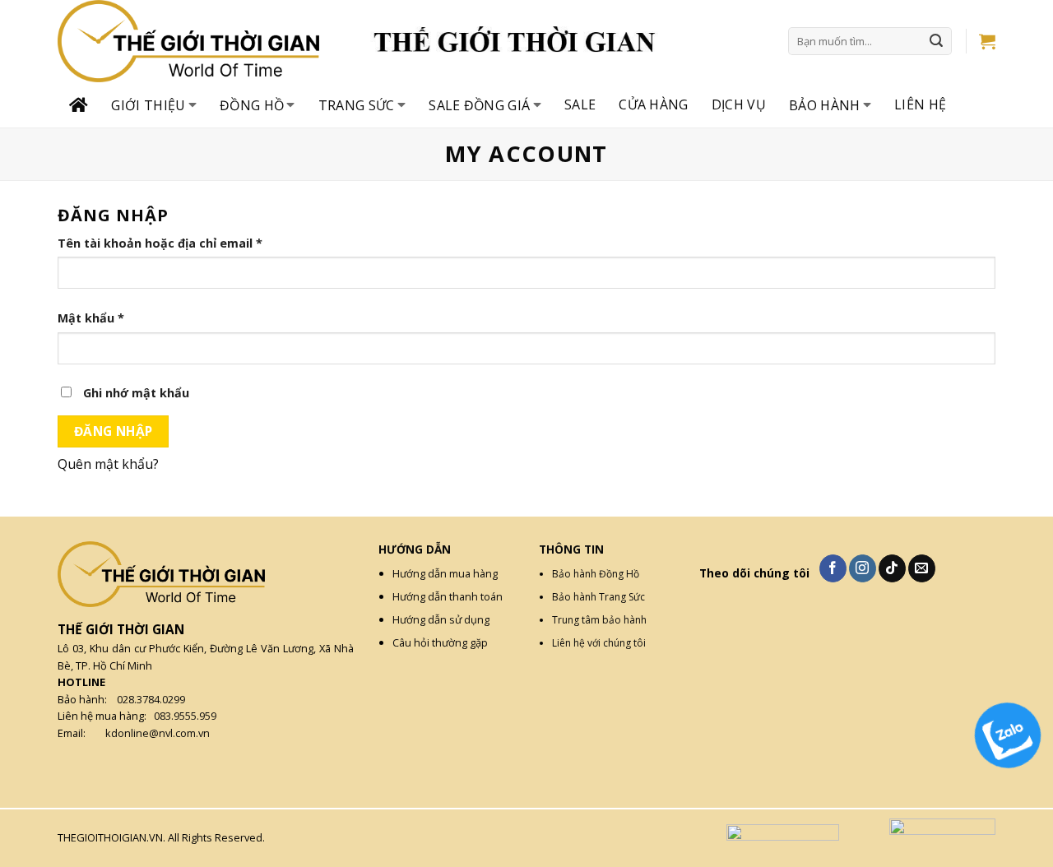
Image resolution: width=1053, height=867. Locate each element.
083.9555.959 (185, 715)
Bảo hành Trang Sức (598, 597)
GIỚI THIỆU (148, 105)
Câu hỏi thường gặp (440, 642)
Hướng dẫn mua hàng (445, 573)
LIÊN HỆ (920, 104)
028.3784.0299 (151, 699)
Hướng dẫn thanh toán (447, 596)
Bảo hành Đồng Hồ (595, 574)
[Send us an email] (921, 568)
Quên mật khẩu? (108, 464)
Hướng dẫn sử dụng (440, 619)
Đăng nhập (113, 431)
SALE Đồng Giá (479, 105)
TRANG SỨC (356, 105)
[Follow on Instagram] (862, 568)
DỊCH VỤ (739, 104)
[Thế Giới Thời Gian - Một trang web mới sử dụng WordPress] (214, 41)
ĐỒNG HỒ (252, 105)
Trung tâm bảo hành (599, 620)
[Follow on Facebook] (833, 568)
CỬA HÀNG (654, 104)
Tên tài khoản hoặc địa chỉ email (160, 243)
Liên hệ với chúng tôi (599, 643)
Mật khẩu (91, 318)
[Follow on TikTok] (892, 568)
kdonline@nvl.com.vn (157, 733)
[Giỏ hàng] (987, 41)
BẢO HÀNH (824, 105)
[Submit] (937, 41)
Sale (580, 104)
